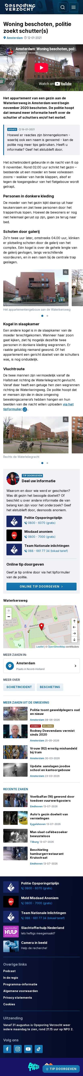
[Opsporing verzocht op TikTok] (39, 1049)
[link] (41, 665)
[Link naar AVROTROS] (33, 1067)
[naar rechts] (74, 633)
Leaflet (40, 646)
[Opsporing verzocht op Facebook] (7, 1049)
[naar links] (74, 627)
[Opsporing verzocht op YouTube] (28, 1049)
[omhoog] (74, 621)
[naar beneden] (74, 639)
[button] (41, 627)
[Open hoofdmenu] (73, 7)
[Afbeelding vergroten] (65, 272)
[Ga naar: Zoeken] (62, 7)
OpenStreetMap (56, 646)
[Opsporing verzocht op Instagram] (18, 1049)
